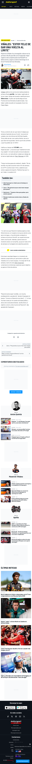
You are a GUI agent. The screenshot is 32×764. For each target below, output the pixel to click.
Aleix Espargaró (19, 263)
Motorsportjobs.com (16, 727)
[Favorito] (24, 65)
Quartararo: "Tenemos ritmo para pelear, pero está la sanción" (16, 193)
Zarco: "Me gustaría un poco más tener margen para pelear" (16, 188)
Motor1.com (16, 725)
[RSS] (24, 716)
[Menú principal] (3, 2)
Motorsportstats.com (16, 732)
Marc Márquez (19, 156)
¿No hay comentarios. (16, 366)
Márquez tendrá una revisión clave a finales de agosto (15, 197)
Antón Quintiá (7, 64)
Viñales (3, 92)
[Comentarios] (28, 65)
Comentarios (16, 739)
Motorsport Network (12, 760)
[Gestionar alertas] (18, 337)
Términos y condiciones (11, 756)
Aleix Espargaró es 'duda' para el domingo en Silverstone (15, 183)
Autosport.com (16, 730)
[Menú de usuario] (28, 2)
